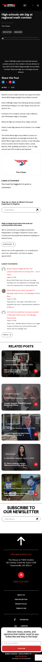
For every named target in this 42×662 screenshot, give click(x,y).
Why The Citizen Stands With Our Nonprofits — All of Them (23, 272)
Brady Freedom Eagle (15, 269)
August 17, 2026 (29, 398)
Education (7, 32)
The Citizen (6, 26)
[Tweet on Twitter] (7, 82)
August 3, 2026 (28, 458)
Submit (37, 209)
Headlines (18, 32)
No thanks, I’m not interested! (21, 658)
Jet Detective (12, 312)
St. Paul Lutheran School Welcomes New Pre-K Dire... (16, 464)
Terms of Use (21, 608)
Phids (9, 290)
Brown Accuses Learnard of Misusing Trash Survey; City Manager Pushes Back (23, 293)
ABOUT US (21, 595)
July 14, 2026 (28, 488)
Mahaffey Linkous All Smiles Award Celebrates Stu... (16, 494)
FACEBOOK (24, 620)
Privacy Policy (21, 604)
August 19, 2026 (26, 365)
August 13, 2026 (29, 428)
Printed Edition (21, 599)
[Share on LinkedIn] (13, 82)
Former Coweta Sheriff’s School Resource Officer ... (17, 404)
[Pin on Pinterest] (10, 82)
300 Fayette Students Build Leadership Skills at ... (15, 371)
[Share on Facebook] (3, 82)
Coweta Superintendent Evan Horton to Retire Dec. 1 (17, 434)
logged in (18, 184)
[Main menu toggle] (32, 5)
